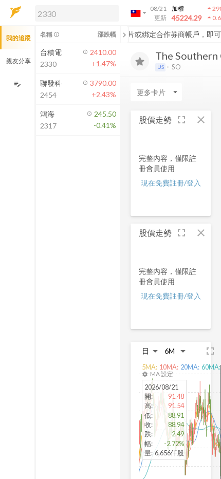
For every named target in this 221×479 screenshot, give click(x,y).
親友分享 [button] (18, 61)
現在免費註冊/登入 (171, 182)
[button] (75, 13)
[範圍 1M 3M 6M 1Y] (175, 351)
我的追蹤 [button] (18, 38)
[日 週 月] (150, 351)
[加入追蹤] (140, 61)
